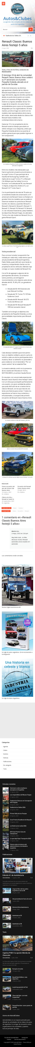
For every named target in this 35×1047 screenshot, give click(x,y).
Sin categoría (7, 765)
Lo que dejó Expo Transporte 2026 (20, 838)
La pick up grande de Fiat (20, 987)
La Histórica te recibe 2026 (18, 826)
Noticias (5, 758)
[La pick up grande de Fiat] (7, 989)
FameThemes (17, 1044)
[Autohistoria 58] (7, 925)
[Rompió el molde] (7, 970)
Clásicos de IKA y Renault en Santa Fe (8, 498)
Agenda (5, 746)
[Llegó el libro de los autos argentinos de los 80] (7, 890)
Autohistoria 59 (17, 915)
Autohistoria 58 (17, 924)
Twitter (9, 1039)
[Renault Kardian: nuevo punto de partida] (7, 1007)
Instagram (25, 1037)
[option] (19, 36)
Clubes (14, 508)
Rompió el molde (17, 969)
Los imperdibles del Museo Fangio (20, 795)
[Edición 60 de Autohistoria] (7, 909)
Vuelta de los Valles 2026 (17, 807)
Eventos (21, 508)
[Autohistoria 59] (7, 917)
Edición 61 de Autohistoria (13, 875)
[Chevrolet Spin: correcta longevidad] (7, 997)
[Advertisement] (17, 720)
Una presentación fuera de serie (22, 899)
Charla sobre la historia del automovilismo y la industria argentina (19, 846)
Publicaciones (7, 761)
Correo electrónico (19, 1039)
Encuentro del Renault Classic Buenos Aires (24, 487)
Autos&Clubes (17, 18)
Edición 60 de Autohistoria (20, 907)
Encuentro (20, 511)
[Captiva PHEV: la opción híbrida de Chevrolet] (17, 943)
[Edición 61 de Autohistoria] (17, 865)
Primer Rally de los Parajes (14, 36)
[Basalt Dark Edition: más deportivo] (7, 979)
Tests (5, 769)
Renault (27, 511)
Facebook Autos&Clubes (11, 1037)
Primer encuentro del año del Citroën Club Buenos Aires (8, 488)
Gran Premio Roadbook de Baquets (21, 819)
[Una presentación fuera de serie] (7, 900)
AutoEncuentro (6, 71)
